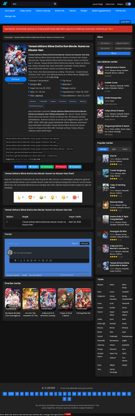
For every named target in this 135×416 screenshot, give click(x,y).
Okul (111, 332)
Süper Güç (113, 353)
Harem (100, 312)
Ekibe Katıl (110, 4)
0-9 (11, 393)
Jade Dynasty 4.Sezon (115, 67)
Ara (114, 53)
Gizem (123, 129)
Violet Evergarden (113, 98)
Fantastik (43, 101)
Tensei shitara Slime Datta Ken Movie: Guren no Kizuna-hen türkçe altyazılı (35, 149)
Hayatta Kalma (125, 313)
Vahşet (112, 365)
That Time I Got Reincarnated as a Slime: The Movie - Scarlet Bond (31, 156)
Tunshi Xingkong (118, 170)
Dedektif (125, 292)
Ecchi (112, 303)
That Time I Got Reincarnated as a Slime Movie (24, 152)
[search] (55, 4)
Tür (104, 43)
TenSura (70, 149)
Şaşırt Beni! (125, 22)
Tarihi (124, 353)
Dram (112, 101)
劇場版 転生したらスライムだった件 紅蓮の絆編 (23, 159)
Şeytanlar (125, 345)
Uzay (99, 365)
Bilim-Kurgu (124, 286)
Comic (112, 292)
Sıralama (123, 48)
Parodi (99, 336)
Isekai (53, 101)
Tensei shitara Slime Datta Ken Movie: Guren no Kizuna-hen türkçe (32, 145)
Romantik (101, 341)
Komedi (62, 101)
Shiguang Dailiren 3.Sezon (117, 126)
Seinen (112, 345)
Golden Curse (111, 82)
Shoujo (100, 349)
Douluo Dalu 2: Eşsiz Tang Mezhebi (119, 217)
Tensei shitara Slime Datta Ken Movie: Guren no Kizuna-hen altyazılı (32, 139)
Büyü (99, 292)
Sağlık (124, 341)
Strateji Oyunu (100, 354)
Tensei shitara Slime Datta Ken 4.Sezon (119, 264)
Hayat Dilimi (112, 313)
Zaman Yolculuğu (114, 132)
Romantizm (114, 341)
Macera (73, 101)
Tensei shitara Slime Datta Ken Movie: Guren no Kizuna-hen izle (31, 142)
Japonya (39, 96)
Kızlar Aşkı (101, 324)
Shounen (113, 349)
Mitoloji (83, 101)
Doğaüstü (101, 296)
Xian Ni (113, 156)
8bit (39, 84)
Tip (104, 48)
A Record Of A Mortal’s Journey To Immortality (119, 248)
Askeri (112, 285)
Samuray (100, 345)
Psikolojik (113, 88)
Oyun (124, 332)
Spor (124, 349)
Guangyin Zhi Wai (118, 231)
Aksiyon (33, 101)
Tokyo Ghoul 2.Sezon (114, 110)
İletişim (120, 4)
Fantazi (126, 114)
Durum (122, 43)
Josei (112, 319)
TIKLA (110, 29)
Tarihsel (121, 73)
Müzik (99, 332)
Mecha (112, 328)
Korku (107, 88)
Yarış (99, 369)
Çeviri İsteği (98, 4)
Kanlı (112, 116)
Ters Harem (124, 359)
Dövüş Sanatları (122, 70)
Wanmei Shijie (116, 202)
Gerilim (126, 86)
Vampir (124, 365)
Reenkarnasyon (36, 106)
